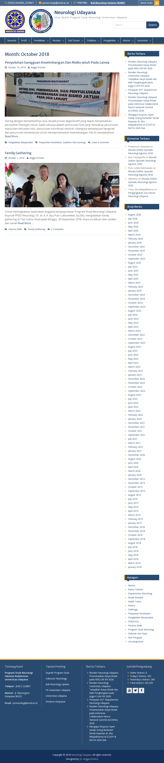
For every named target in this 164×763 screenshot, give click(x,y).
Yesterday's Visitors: (140, 679)
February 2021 (135, 446)
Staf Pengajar (135, 637)
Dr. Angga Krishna (88, 758)
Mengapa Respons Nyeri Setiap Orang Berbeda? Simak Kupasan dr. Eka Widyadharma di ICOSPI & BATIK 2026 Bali (143, 121)
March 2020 (134, 470)
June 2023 (133, 354)
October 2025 (135, 254)
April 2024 (133, 326)
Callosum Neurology (56, 678)
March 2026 (134, 234)
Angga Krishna (38, 67)
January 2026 (135, 242)
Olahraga (133, 609)
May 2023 (133, 358)
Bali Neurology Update (57, 684)
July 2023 (132, 350)
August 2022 (134, 394)
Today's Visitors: (138, 676)
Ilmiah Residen (135, 597)
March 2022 (134, 410)
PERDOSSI (133, 621)
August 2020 (134, 458)
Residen (57, 40)
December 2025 (136, 246)
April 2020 (133, 466)
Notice (131, 605)
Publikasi (91, 40)
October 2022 (135, 386)
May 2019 (133, 506)
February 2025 (135, 286)
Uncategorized (135, 641)
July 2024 (132, 314)
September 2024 (136, 306)
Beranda (11, 40)
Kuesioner (142, 40)
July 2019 (132, 498)
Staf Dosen (74, 40)
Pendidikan (39, 40)
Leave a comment (100, 142)
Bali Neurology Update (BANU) (108, 2)
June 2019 (133, 502)
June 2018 (133, 551)
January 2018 (135, 567)
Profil (24, 40)
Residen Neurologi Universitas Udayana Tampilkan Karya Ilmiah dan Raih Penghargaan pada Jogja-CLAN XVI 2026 (142, 79)
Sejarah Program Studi (57, 672)
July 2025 (132, 266)
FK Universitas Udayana (58, 690)
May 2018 (133, 555)
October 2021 (135, 430)
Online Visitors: (138, 672)
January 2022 (135, 418)
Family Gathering (18, 153)
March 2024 (134, 330)
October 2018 (135, 534)
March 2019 (134, 514)
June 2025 (133, 270)
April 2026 (133, 230)
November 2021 (136, 426)
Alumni (126, 40)
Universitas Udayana (56, 695)
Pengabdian (109, 40)
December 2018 (136, 526)
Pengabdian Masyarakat (20, 142)
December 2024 (136, 294)
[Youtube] (129, 690)
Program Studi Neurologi (141, 629)
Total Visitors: (137, 682)
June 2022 (133, 402)
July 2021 (132, 438)
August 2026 (134, 214)
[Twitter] (135, 690)
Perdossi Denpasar (55, 701)
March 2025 (134, 282)
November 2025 (136, 250)
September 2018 (136, 538)
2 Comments (57, 229)
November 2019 (136, 482)
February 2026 (135, 238)
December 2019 (136, 478)
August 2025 (134, 262)
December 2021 (136, 422)
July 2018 (132, 547)
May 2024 (133, 322)
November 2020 (136, 454)
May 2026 (133, 226)
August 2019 (134, 494)
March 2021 (134, 442)
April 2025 (133, 278)
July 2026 (132, 218)
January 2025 (135, 290)
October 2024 (135, 302)
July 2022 (132, 398)
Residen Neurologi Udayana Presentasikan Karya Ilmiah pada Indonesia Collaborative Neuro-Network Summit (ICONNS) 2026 (143, 104)
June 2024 (133, 318)
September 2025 (136, 258)
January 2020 (135, 474)
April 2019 (133, 510)
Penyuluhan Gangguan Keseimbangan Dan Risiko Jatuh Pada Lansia (57, 62)
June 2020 (133, 462)
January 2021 (135, 450)
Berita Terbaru (135, 589)
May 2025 (133, 274)
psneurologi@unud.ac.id (55, 2)
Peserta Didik (15, 229)
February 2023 (135, 370)
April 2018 (133, 559)
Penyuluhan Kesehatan (50, 142)
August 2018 (134, 542)
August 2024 (134, 310)
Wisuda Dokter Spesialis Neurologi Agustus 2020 (142, 160)
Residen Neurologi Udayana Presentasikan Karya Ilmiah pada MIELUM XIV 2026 (142, 65)
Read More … (12, 136)
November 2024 (136, 298)
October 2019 (135, 486)
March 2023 (134, 366)
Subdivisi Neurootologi (74, 142)
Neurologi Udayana (75, 12)
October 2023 (135, 338)
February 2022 (135, 414)
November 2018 (136, 530)
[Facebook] (141, 690)
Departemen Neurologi (140, 593)
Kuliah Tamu (134, 601)
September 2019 (136, 490)
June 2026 (133, 222)
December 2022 (136, 378)
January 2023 (135, 374)
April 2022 (133, 406)
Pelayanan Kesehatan (139, 613)
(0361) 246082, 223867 (21, 2)
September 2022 (136, 390)
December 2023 (136, 334)
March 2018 (134, 563)
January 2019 (135, 522)
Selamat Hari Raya (137, 633)
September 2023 (136, 342)
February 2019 (135, 518)
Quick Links (146, 2)
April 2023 (133, 362)
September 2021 (136, 434)
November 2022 (136, 382)
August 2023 (134, 346)
